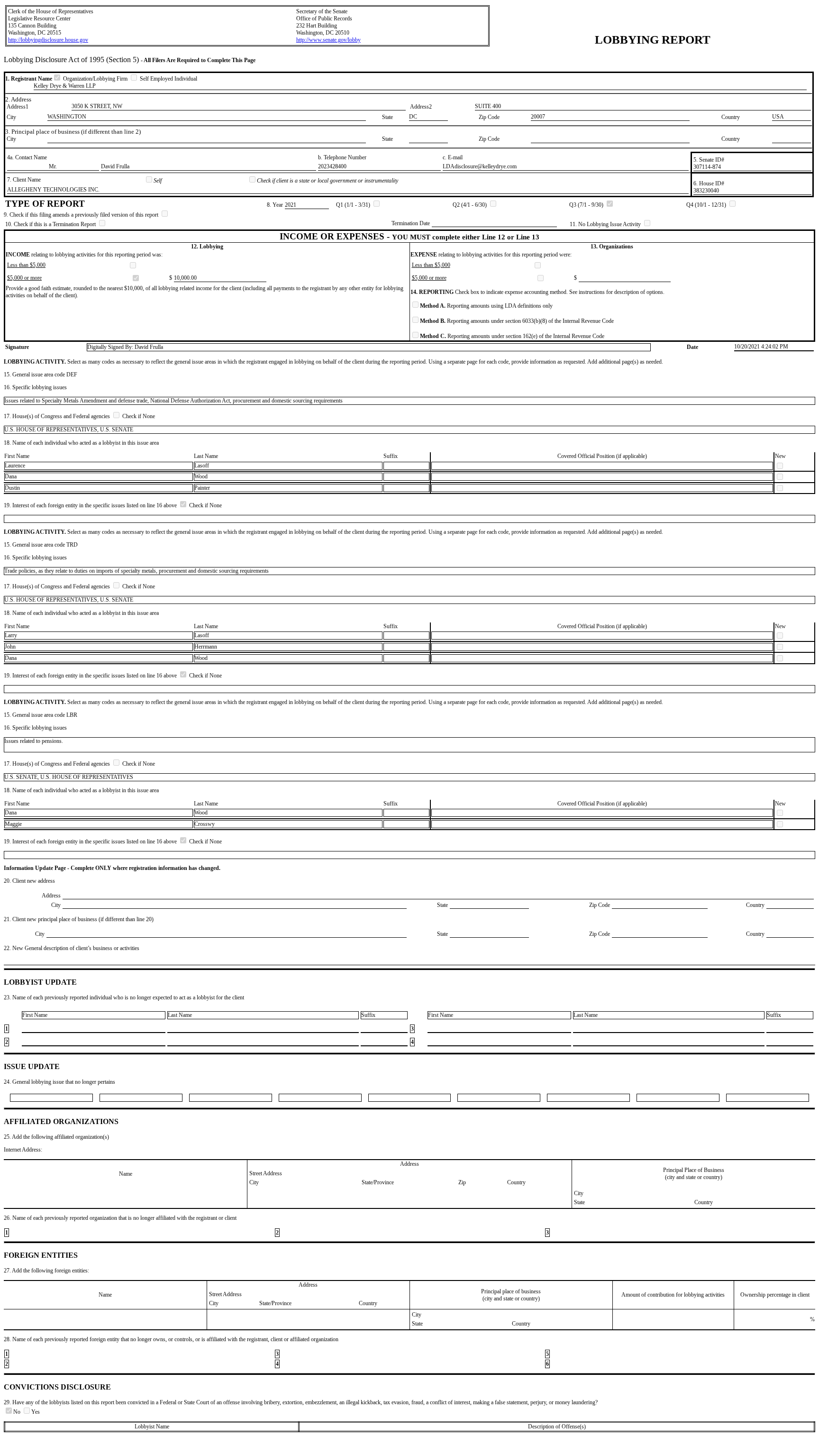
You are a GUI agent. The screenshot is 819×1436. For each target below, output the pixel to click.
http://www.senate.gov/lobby (328, 40)
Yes (35, 1412)
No (17, 1412)
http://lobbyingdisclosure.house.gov (48, 40)
